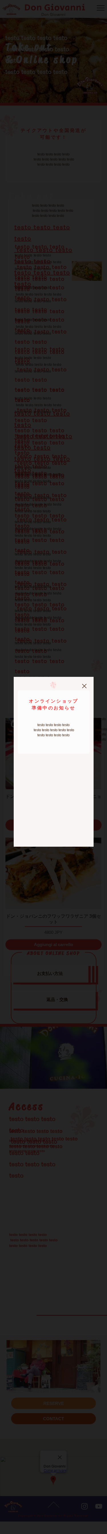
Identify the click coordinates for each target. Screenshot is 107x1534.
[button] (84, 686)
